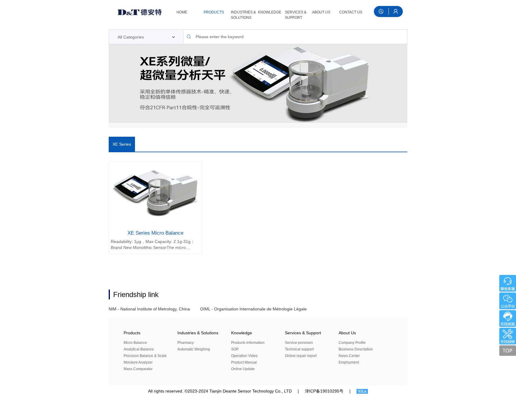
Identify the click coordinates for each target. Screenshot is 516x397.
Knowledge (269, 12)
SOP (235, 349)
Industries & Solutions (243, 15)
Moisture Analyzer (138, 362)
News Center (349, 356)
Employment (349, 362)
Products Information (248, 343)
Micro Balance (135, 343)
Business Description (356, 349)
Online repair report (301, 356)
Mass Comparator (138, 369)
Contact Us (350, 12)
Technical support (299, 349)
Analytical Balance (139, 349)
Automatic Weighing (193, 349)
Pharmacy (185, 343)
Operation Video (244, 356)
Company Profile (352, 343)
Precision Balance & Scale (145, 356)
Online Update (243, 369)
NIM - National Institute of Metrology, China (149, 309)
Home (181, 12)
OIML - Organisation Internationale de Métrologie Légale (253, 309)
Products (214, 12)
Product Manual (244, 362)
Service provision (299, 343)
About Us (321, 12)
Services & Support (295, 15)
